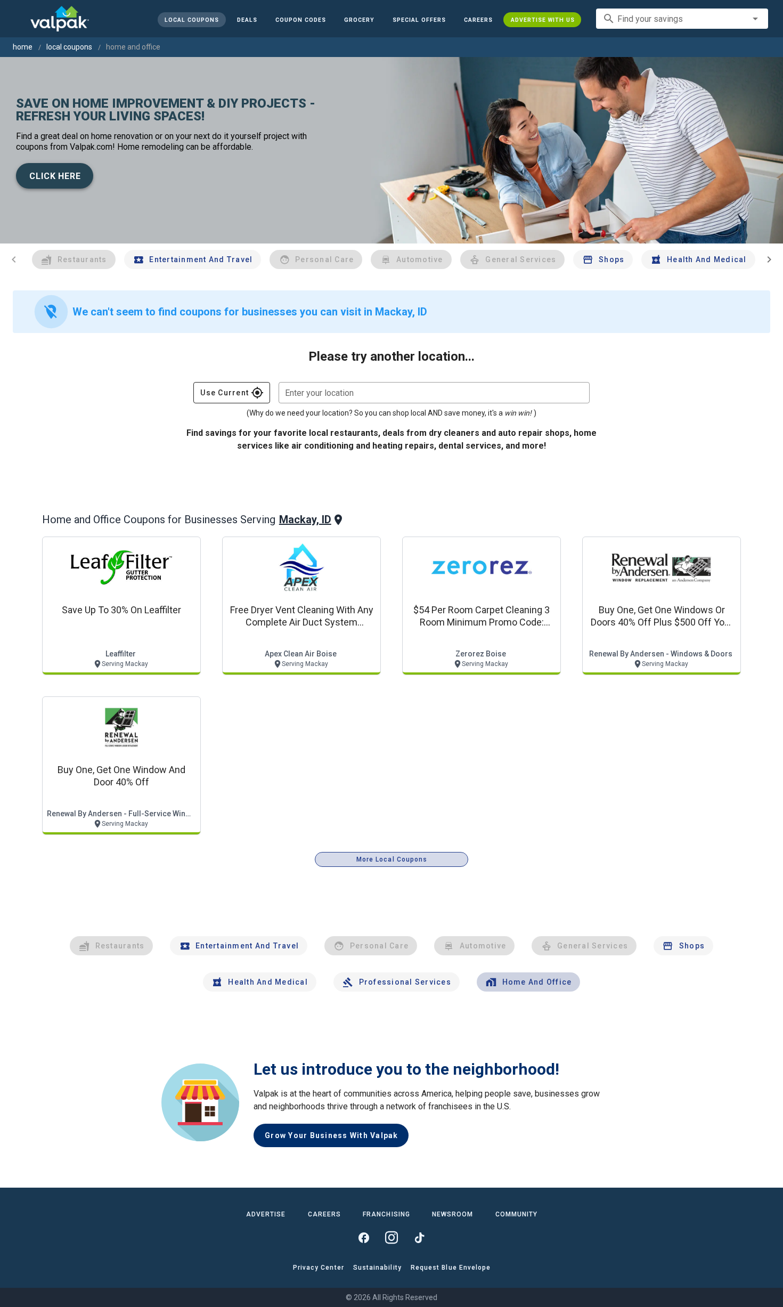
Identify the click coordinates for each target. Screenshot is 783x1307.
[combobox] (682, 19)
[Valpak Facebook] (363, 1237)
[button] (418, 19)
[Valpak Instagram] (391, 1237)
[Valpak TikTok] (419, 1237)
